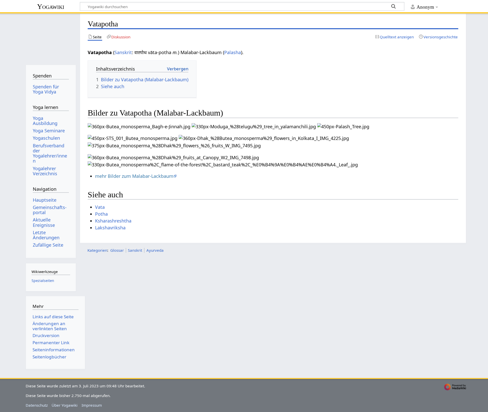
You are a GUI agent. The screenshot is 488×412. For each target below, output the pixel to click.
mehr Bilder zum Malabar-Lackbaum (134, 176)
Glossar (117, 250)
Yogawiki (50, 6)
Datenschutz (37, 405)
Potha (101, 214)
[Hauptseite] (50, 37)
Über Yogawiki (65, 405)
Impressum (92, 405)
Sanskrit (123, 52)
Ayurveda (155, 250)
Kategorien (97, 250)
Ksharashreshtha (113, 221)
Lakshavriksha (110, 228)
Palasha (232, 52)
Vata (100, 207)
